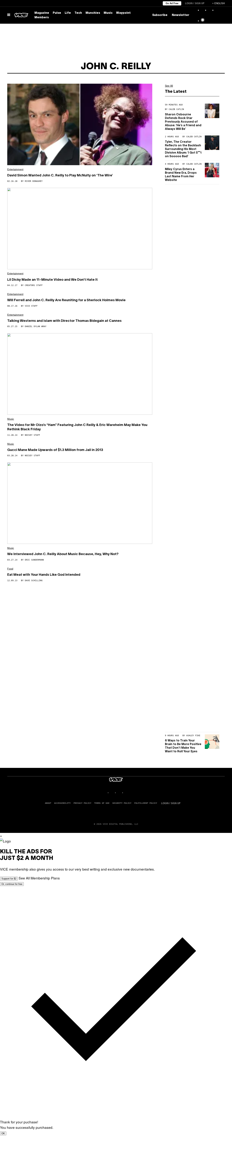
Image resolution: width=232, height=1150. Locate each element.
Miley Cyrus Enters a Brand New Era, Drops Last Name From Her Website (181, 174)
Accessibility (62, 803)
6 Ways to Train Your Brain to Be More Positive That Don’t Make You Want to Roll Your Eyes (183, 746)
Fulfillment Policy (145, 803)
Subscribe (159, 15)
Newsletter (180, 15)
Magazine (41, 13)
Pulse (57, 13)
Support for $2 (8, 878)
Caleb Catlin (176, 109)
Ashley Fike (193, 735)
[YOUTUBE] (127, 792)
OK (3, 1133)
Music (108, 13)
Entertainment (15, 169)
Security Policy (121, 803)
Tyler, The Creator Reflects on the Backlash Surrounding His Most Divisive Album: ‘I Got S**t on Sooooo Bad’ (183, 149)
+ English (218, 3)
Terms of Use (101, 803)
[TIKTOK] (119, 792)
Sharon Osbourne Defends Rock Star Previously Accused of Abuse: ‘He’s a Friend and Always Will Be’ (183, 121)
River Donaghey (34, 181)
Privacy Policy (82, 803)
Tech (78, 13)
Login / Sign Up (194, 3)
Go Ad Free (172, 3)
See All (169, 85)
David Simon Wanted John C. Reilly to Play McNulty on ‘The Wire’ (60, 175)
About (48, 803)
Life (68, 13)
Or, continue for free (11, 884)
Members (41, 17)
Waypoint (123, 13)
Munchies (93, 13)
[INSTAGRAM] (112, 792)
